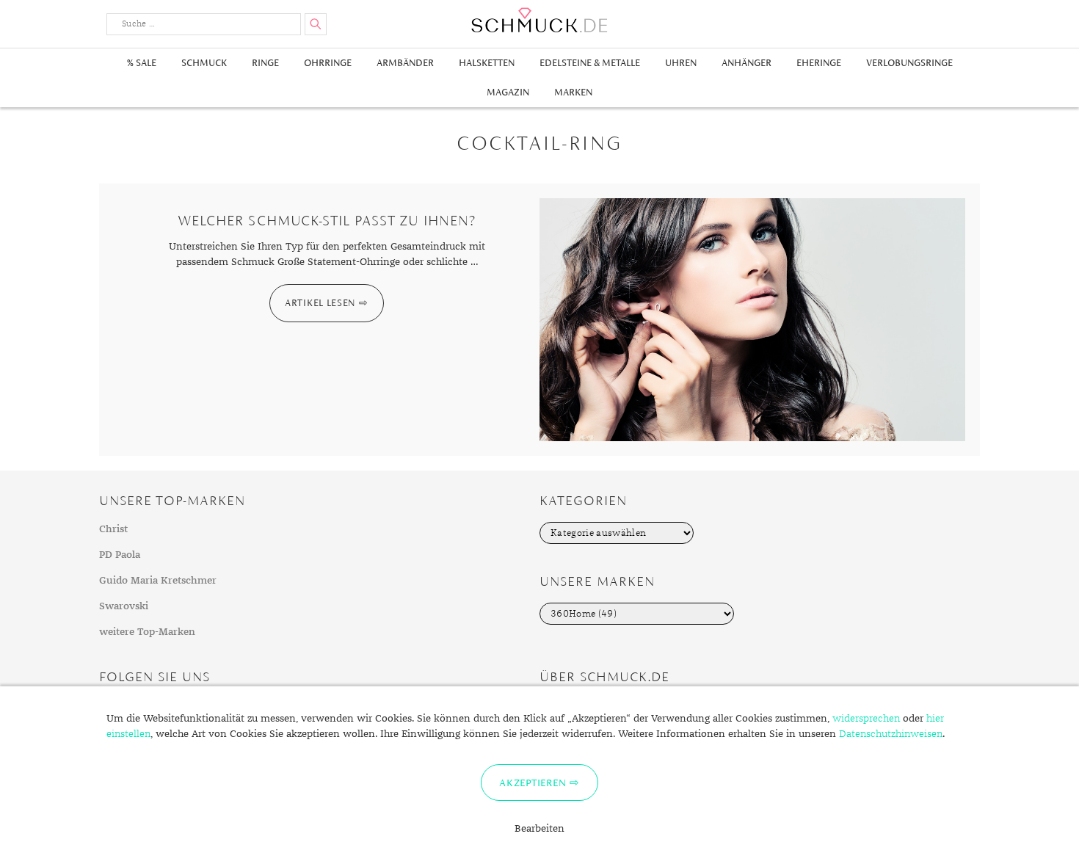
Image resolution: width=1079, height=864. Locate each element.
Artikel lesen (320, 302)
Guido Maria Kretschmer (158, 581)
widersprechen (866, 719)
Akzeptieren (532, 782)
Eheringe (818, 62)
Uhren (681, 62)
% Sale (141, 62)
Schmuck (204, 62)
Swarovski (123, 606)
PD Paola (119, 555)
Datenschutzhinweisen (890, 734)
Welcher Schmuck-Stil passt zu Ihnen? (327, 220)
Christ (113, 529)
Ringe (265, 62)
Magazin (508, 92)
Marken (573, 92)
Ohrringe (328, 62)
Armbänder (405, 62)
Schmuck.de (539, 20)
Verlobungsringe (909, 62)
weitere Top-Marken (147, 632)
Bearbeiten (539, 829)
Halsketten (487, 62)
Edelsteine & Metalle (590, 62)
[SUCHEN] (316, 24)
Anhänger (746, 62)
